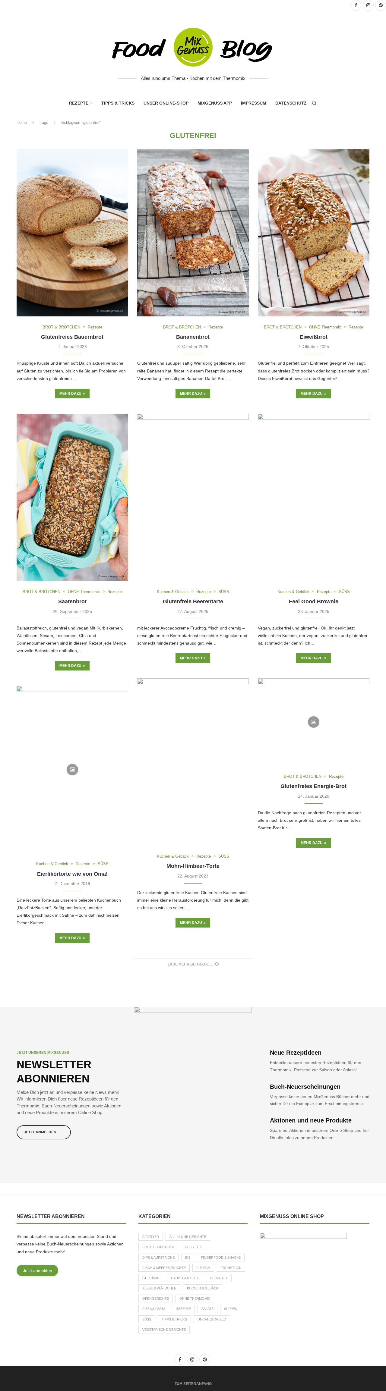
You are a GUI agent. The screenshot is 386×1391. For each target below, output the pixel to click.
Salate (207, 1309)
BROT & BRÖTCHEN (158, 1247)
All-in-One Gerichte (187, 1237)
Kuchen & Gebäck (202, 1288)
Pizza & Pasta (153, 1309)
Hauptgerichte (185, 1278)
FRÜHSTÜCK (231, 1268)
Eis (187, 1257)
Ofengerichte (155, 1298)
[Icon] (313, 722)
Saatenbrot (72, 601)
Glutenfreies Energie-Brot (313, 786)
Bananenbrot (193, 337)
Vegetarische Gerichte (164, 1329)
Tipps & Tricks (117, 103)
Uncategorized (212, 1319)
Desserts (193, 1247)
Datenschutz (291, 103)
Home (22, 122)
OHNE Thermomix (194, 1298)
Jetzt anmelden (37, 1270)
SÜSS (146, 1319)
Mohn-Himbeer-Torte (193, 866)
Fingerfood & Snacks (221, 1257)
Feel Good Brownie (313, 601)
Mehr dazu (70, 393)
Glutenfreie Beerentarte (193, 601)
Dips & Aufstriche (158, 1257)
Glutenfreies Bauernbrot (72, 337)
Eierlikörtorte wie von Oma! (72, 874)
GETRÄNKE (151, 1278)
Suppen (230, 1309)
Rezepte (78, 103)
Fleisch (203, 1268)
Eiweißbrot (313, 337)
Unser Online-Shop (166, 103)
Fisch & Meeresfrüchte (164, 1268)
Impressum (253, 103)
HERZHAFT (219, 1278)
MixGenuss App (215, 103)
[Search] (314, 103)
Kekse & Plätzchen (159, 1288)
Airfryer (150, 1237)
